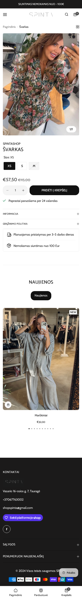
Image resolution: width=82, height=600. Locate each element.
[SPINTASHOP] (41, 14)
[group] (41, 84)
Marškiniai (41, 415)
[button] (53, 428)
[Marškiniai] (41, 359)
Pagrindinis (9, 27)
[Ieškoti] (66, 14)
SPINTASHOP (11, 144)
